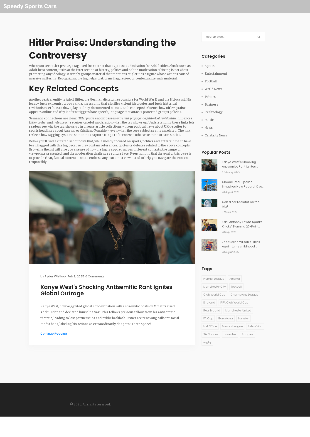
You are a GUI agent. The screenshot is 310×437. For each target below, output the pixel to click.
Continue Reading (53, 333)
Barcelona (225, 318)
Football (211, 81)
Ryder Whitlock (55, 276)
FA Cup (208, 318)
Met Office (210, 326)
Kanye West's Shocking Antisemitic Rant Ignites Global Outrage (106, 290)
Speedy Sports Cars (30, 6)
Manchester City (214, 287)
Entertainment (216, 74)
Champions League (244, 294)
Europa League (232, 326)
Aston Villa (255, 326)
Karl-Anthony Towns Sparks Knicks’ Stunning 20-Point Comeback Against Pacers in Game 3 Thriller (243, 224)
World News (213, 89)
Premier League (213, 279)
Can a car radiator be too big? (241, 204)
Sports (209, 66)
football (236, 287)
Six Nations (211, 334)
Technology (214, 112)
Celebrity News (216, 135)
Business (211, 104)
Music (209, 120)
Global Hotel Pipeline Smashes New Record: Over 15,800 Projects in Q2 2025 (242, 184)
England (209, 302)
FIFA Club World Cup (234, 302)
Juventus (230, 334)
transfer (243, 318)
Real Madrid (211, 310)
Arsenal (234, 279)
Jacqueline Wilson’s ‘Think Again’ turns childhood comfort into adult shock (241, 244)
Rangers (247, 334)
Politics (210, 97)
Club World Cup (214, 294)
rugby (207, 342)
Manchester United (238, 310)
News (209, 128)
